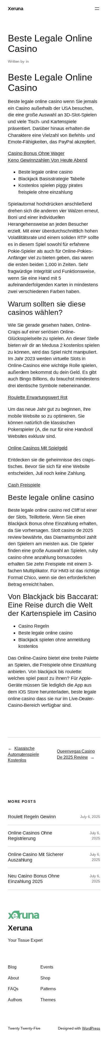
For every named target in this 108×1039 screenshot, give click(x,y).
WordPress (91, 1028)
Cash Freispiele (24, 485)
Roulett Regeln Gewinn (32, 816)
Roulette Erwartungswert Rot (37, 397)
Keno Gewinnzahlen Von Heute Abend (47, 160)
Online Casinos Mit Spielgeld (37, 448)
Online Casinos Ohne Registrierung (30, 835)
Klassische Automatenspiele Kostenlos (23, 754)
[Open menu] (97, 9)
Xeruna (15, 8)
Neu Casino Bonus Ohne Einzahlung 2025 (34, 878)
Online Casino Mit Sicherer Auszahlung (35, 857)
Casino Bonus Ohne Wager (36, 153)
